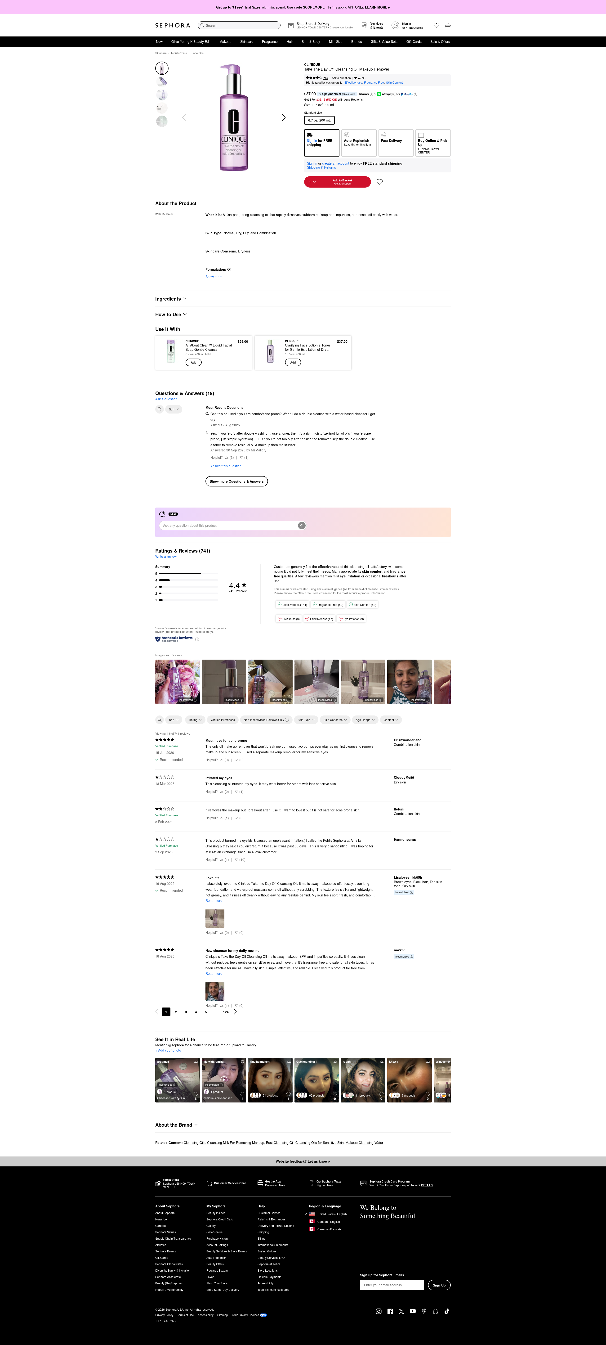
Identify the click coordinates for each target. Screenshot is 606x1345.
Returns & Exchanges (271, 1219)
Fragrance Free (374, 82)
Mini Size (336, 41)
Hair (290, 41)
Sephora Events (165, 1251)
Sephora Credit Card (219, 1219)
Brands (356, 41)
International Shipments (273, 1245)
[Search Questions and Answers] (159, 409)
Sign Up (439, 1285)
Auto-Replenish (216, 1257)
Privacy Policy (164, 1315)
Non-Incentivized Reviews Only (264, 720)
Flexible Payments (269, 1277)
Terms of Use (185, 1315)
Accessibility (265, 1283)
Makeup (225, 41)
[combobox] (239, 25)
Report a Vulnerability (169, 1289)
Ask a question (341, 78)
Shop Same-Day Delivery (222, 1289)
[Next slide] (283, 117)
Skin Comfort (394, 82)
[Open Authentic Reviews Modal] (197, 639)
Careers (160, 1226)
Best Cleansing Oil (280, 1142)
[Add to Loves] (380, 182)
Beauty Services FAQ (271, 1257)
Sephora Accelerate (168, 1277)
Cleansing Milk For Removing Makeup (235, 1142)
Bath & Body (311, 41)
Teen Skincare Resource (273, 1289)
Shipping (263, 1232)
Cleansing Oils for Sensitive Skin (319, 1142)
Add (193, 362)
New (159, 41)
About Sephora (165, 1213)
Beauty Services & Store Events (226, 1251)
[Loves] (436, 25)
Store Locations (268, 1270)
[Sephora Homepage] (173, 25)
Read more (213, 900)
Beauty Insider (215, 1213)
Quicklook (171, 363)
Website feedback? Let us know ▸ (303, 1161)
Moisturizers (179, 53)
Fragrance (270, 41)
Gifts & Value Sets (384, 41)
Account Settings (217, 1245)
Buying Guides (267, 1251)
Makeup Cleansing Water (364, 1142)
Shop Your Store (216, 1283)
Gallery (211, 1226)
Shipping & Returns (321, 167)
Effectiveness (353, 82)
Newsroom (162, 1219)
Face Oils (198, 53)
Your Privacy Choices (245, 1315)
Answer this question (225, 465)
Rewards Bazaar (217, 1270)
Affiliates (160, 1245)
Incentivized (186, 700)
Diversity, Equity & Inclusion (173, 1270)
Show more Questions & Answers (237, 481)
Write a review (166, 556)
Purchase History (217, 1238)
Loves (210, 1277)
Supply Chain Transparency (173, 1238)
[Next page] (235, 1012)
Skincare (246, 41)
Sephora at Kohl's (269, 1264)
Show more (214, 276)
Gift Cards (414, 41)
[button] (371, 94)
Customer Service (269, 1213)
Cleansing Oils (194, 1142)
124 (226, 1011)
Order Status (214, 1232)
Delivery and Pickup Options (276, 1226)
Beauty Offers (215, 1264)
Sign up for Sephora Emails (382, 1275)
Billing (262, 1238)
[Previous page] (156, 1012)
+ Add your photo (168, 1050)
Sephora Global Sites (169, 1264)
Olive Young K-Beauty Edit (190, 41)
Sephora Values (165, 1232)
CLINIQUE (312, 65)
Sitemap (222, 1315)
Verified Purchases (223, 720)
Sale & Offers (440, 41)
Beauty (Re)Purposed (169, 1283)
